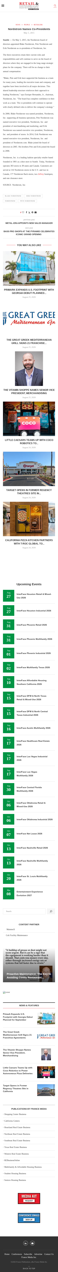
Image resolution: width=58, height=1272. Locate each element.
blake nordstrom (13, 196)
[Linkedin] (25, 1243)
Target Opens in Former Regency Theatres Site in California (15, 1088)
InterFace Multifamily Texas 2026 (33, 667)
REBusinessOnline (12, 1160)
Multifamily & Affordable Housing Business (23, 1167)
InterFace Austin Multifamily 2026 (33, 728)
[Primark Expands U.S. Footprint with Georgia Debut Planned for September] (29, 268)
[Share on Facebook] (26, 212)
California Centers (12, 1121)
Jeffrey (41, 174)
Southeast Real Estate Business (17, 1140)
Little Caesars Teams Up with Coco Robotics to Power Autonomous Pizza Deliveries (18, 1070)
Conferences (17, 1254)
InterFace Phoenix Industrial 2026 (34, 653)
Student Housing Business (15, 1173)
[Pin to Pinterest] (32, 212)
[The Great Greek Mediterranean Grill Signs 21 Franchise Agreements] (29, 318)
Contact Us (49, 1254)
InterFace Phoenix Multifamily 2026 (34, 639)
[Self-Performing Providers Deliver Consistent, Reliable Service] (29, 965)
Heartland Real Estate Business (17, 1127)
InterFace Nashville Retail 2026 (32, 848)
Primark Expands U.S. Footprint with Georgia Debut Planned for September (18, 1017)
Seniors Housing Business (15, 1180)
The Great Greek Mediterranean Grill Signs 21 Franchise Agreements (17, 1035)
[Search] (55, 6)
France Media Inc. (29, 1257)
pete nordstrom (27, 201)
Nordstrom (10, 201)
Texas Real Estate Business (15, 1147)
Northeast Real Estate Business (17, 1134)
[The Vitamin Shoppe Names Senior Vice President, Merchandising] (29, 368)
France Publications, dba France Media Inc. (31, 1262)
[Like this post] (23, 212)
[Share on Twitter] (29, 212)
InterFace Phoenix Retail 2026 (32, 625)
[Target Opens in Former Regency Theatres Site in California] (29, 469)
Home (7, 1254)
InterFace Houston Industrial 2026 (34, 610)
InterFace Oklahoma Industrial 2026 (35, 819)
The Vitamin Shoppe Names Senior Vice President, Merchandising (17, 1053)
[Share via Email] (36, 212)
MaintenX (11, 929)
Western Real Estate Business (16, 1154)
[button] (5, 964)
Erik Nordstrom (33, 196)
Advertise (38, 1254)
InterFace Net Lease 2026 (29, 833)
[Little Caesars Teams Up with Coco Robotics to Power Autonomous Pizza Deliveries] (29, 419)
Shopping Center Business (15, 1114)
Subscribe (28, 1254)
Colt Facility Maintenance (17, 935)
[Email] (32, 1243)
